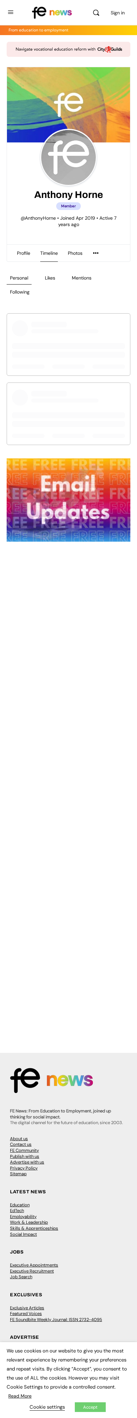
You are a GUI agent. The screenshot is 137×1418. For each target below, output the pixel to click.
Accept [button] (90, 1407)
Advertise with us (27, 1162)
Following (20, 292)
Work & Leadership (29, 1222)
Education (20, 1205)
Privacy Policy (24, 1168)
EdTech (17, 1210)
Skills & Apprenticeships (34, 1228)
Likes (50, 278)
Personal (19, 278)
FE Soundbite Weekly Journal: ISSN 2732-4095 (56, 1319)
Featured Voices (26, 1313)
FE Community (24, 1150)
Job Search (21, 1277)
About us (19, 1138)
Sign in (118, 13)
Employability (23, 1216)
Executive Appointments (34, 1265)
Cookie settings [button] (47, 1407)
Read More (20, 1396)
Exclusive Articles (27, 1308)
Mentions (81, 278)
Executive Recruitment (32, 1271)
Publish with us (24, 1156)
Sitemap (18, 1174)
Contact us (21, 1144)
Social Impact (23, 1234)
